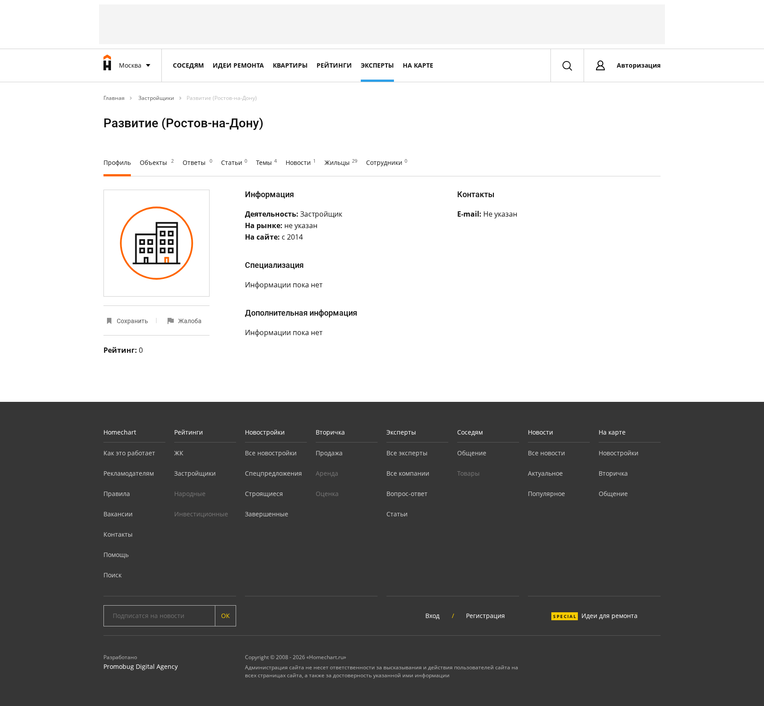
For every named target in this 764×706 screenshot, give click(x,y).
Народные (190, 493)
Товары (468, 473)
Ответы (197, 162)
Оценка (327, 493)
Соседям (188, 65)
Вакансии (118, 514)
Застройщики (155, 98)
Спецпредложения (273, 473)
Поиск (112, 575)
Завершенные (266, 514)
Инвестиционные (201, 514)
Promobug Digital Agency (140, 666)
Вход (432, 615)
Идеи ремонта (238, 65)
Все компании (407, 473)
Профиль (117, 162)
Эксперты (377, 65)
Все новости (546, 453)
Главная (114, 98)
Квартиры (290, 65)
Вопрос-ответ (407, 493)
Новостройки (265, 432)
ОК (225, 615)
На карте (418, 65)
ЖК (178, 453)
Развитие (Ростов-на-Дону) (222, 98)
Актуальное (545, 473)
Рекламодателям (128, 473)
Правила (116, 493)
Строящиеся (264, 493)
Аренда (327, 473)
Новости (301, 162)
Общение (471, 453)
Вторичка (330, 432)
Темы (266, 162)
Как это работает (129, 453)
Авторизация (639, 65)
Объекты (157, 162)
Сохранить (132, 320)
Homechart (119, 432)
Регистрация (485, 615)
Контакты (118, 534)
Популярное (546, 493)
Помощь (116, 554)
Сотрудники (386, 162)
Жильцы (341, 162)
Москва (130, 65)
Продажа (329, 453)
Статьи (234, 162)
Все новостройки (271, 453)
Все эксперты (407, 453)
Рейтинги (334, 65)
